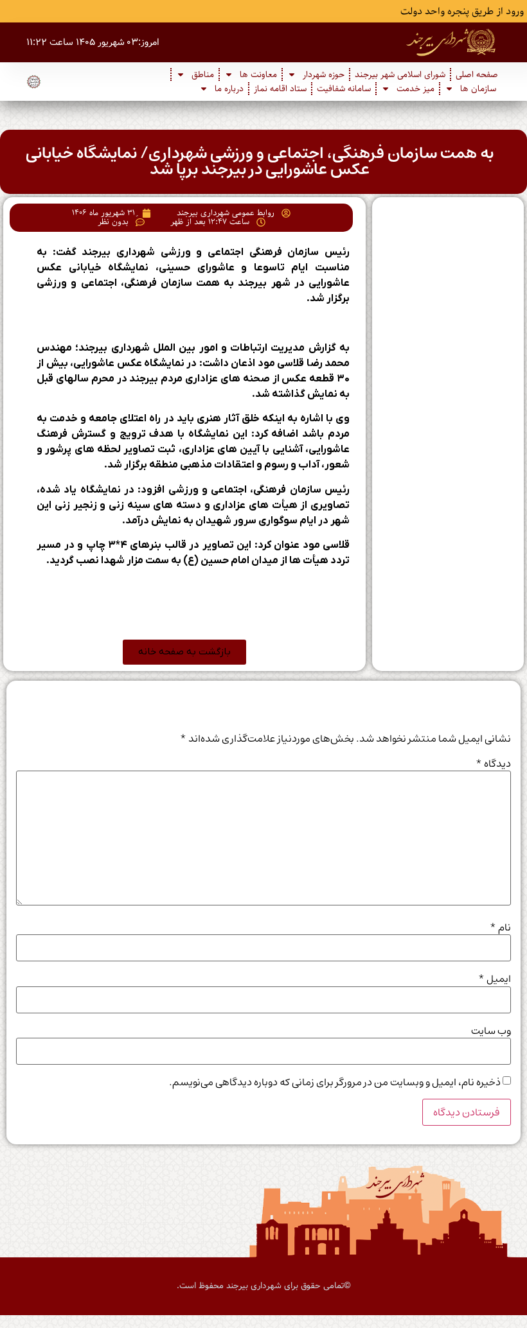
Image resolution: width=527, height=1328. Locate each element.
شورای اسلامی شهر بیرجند (400, 74)
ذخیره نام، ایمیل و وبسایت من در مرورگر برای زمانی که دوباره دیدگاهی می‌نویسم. (335, 1082)
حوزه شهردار (323, 74)
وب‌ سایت (491, 1031)
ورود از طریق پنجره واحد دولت (462, 11)
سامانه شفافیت (344, 89)
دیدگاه (493, 763)
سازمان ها (478, 89)
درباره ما (229, 89)
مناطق (203, 74)
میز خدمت (415, 89)
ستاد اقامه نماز (280, 89)
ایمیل (494, 979)
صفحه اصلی (477, 74)
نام (500, 927)
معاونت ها (258, 74)
